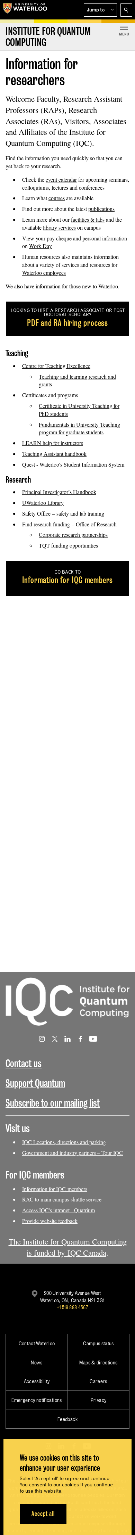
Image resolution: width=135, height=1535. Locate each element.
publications (101, 208)
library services (59, 227)
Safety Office (36, 513)
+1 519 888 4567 (72, 1307)
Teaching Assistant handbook (54, 453)
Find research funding (46, 524)
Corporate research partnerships (73, 534)
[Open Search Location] (126, 10)
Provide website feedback (50, 1220)
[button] (100, 10)
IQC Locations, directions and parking (64, 1142)
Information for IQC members (54, 1188)
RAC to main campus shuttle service (61, 1199)
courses (56, 198)
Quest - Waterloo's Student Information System (73, 464)
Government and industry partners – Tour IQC (72, 1152)
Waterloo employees (44, 272)
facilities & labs (88, 219)
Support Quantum (35, 1083)
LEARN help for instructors (52, 442)
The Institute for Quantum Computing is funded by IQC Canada (68, 1247)
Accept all (43, 1513)
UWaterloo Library (43, 502)
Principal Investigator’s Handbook (59, 491)
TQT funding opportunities (68, 545)
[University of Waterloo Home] (25, 10)
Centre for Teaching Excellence (56, 365)
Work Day (40, 245)
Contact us (24, 1063)
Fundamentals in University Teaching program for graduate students (79, 428)
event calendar (61, 179)
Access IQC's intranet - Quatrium (58, 1210)
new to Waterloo (100, 286)
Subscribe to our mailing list (53, 1103)
